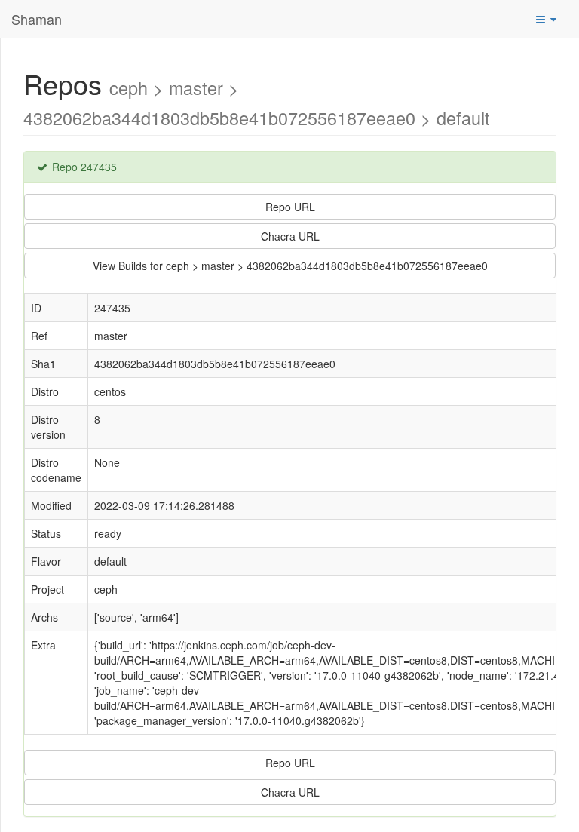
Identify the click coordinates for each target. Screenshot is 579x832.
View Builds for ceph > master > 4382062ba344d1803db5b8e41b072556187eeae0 (290, 265)
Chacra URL (290, 236)
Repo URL (290, 206)
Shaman (36, 19)
